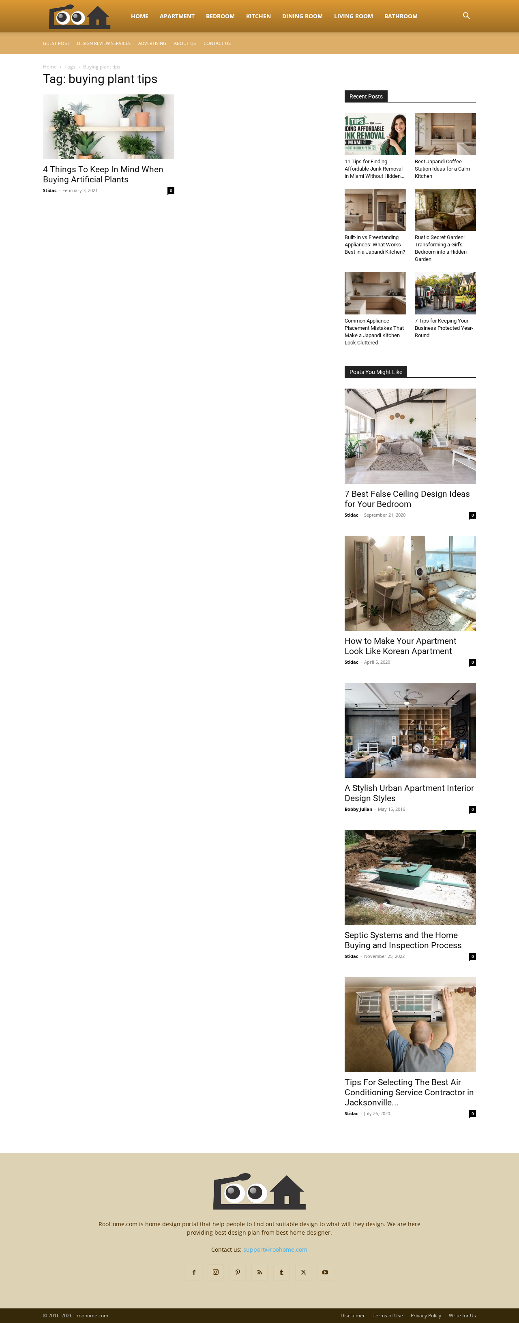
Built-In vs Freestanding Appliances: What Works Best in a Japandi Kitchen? (375, 244)
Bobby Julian (358, 809)
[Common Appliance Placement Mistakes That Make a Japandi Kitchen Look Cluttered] (375, 293)
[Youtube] (325, 1273)
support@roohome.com (275, 1249)
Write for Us (462, 1315)
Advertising (152, 43)
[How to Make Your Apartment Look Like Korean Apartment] (410, 583)
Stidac (50, 190)
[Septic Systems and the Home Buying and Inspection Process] (410, 877)
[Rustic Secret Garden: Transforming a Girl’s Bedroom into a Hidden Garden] (445, 210)
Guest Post (56, 43)
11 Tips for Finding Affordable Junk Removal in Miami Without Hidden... (374, 168)
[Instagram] (216, 1272)
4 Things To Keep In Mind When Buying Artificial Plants (103, 174)
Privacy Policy (426, 1315)
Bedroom (220, 16)
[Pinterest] (237, 1273)
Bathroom (401, 16)
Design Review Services (104, 43)
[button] (466, 17)
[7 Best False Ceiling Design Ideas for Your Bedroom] (410, 436)
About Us (185, 43)
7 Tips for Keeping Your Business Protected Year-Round (444, 328)
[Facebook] (194, 1273)
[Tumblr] (281, 1273)
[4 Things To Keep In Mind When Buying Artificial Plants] (108, 126)
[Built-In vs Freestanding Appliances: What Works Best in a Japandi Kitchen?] (375, 210)
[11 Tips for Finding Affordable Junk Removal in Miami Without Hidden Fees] (375, 134)
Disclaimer (353, 1315)
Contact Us (217, 43)
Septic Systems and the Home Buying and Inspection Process (403, 940)
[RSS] (259, 1273)
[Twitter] (303, 1273)
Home (139, 16)
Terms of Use (388, 1315)
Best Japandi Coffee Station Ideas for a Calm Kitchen (442, 168)
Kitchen (258, 16)
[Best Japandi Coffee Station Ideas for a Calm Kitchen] (445, 134)
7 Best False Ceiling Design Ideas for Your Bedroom (407, 499)
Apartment (177, 16)
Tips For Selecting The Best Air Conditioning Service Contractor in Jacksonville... (409, 1092)
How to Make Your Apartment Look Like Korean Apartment (401, 646)
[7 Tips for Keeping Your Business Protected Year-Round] (445, 293)
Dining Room (302, 16)
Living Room (353, 16)
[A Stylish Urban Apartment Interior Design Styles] (410, 730)
